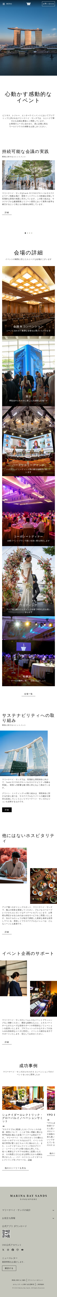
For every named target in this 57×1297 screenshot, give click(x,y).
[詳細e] (28, 301)
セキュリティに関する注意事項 (23, 1284)
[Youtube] (22, 1250)
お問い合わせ (48, 4)
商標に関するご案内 (19, 1280)
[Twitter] (3, 1250)
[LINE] (17, 1250)
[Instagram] (8, 1250)
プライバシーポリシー (35, 1280)
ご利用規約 (40, 1284)
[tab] (25, 233)
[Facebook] (13, 1250)
